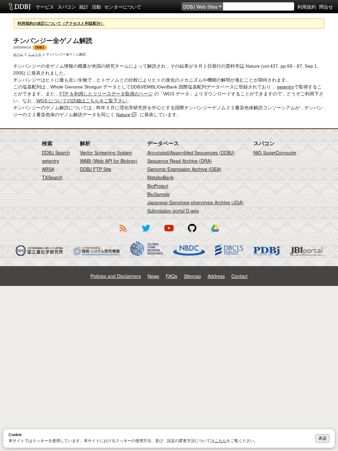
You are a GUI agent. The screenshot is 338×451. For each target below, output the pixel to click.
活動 (96, 6)
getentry (285, 86)
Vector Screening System (106, 152)
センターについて (122, 6)
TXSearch (52, 177)
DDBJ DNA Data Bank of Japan (20, 6)
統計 (83, 6)
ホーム (18, 54)
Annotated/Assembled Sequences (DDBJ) (190, 152)
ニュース (34, 54)
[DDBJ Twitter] (145, 232)
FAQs (171, 276)
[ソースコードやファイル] (192, 232)
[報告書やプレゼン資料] (215, 232)
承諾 (322, 438)
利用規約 (306, 6)
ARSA (48, 169)
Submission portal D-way (173, 210)
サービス (45, 6)
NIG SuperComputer (275, 152)
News (153, 276)
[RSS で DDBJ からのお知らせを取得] (122, 232)
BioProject (157, 186)
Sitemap (192, 276)
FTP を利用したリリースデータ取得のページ (106, 93)
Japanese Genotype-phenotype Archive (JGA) (195, 202)
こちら (220, 440)
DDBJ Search (56, 152)
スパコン (66, 6)
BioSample (158, 194)
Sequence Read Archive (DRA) (179, 160)
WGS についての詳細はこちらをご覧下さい (81, 100)
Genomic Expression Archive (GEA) (184, 169)
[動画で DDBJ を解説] (169, 232)
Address (216, 276)
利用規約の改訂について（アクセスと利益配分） (61, 23)
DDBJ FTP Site (95, 169)
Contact (239, 276)
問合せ (326, 6)
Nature (123, 114)
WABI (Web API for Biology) (108, 160)
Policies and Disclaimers (115, 276)
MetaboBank (160, 177)
